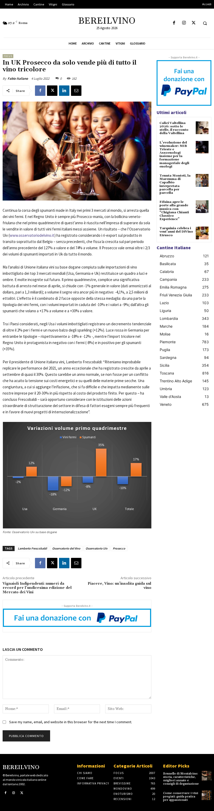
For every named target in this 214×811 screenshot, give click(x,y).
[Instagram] (183, 23)
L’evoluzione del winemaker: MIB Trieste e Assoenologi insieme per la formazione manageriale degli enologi (174, 155)
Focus (8, 56)
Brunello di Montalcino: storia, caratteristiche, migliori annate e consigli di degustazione (181, 779)
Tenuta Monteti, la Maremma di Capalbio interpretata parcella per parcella (175, 184)
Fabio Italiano (18, 78)
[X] (193, 23)
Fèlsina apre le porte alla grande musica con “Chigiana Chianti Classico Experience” (174, 210)
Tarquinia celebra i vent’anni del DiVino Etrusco (176, 231)
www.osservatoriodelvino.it (32, 235)
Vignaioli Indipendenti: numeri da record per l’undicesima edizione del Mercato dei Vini (37, 588)
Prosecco (119, 548)
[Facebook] (174, 23)
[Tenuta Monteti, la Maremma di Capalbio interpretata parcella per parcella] (202, 180)
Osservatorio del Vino (66, 548)
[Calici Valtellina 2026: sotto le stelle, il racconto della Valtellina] (202, 127)
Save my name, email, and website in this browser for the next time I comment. (70, 722)
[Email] (76, 90)
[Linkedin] (64, 90)
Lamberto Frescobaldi (32, 548)
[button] (204, 23)
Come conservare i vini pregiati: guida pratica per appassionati (180, 796)
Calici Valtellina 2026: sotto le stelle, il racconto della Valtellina (173, 128)
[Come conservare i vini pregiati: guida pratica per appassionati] (206, 795)
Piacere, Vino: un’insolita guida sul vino (119, 585)
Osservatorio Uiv (97, 548)
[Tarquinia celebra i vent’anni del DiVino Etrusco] (202, 233)
